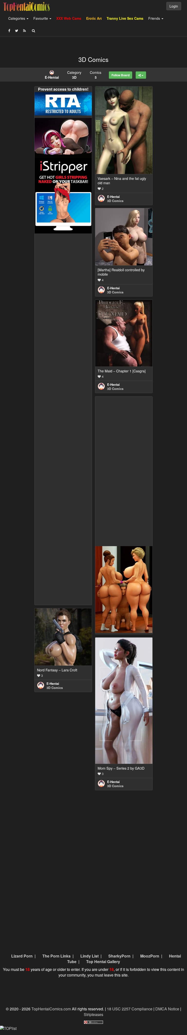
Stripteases (93, 1014)
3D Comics (115, 200)
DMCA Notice (167, 1009)
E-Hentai (113, 196)
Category (74, 75)
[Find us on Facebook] (9, 30)
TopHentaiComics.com (51, 1009)
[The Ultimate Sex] (63, 137)
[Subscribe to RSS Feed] (24, 30)
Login (173, 6)
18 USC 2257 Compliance (129, 1009)
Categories (17, 18)
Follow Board (121, 75)
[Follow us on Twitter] (17, 30)
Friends (154, 18)
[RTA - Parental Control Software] (63, 103)
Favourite (41, 18)
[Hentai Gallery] (123, 589)
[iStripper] (63, 195)
